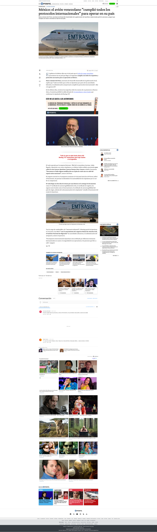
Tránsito (95, 524)
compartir (90, 314)
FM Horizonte (92, 520)
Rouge (82, 520)
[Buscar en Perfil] (117, 1)
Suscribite (112, 3)
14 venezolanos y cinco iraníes (82, 92)
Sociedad (71, 4)
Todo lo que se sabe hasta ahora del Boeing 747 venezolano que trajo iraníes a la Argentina (72, 157)
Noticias (98, 518)
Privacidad (79, 524)
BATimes (88, 520)
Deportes (69, 518)
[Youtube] (77, 514)
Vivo (112, 518)
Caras (102, 518)
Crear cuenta (95, 298)
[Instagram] (80, 514)
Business (84, 518)
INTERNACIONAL (42, 6)
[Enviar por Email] (40, 81)
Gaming (109, 518)
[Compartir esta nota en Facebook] (40, 70)
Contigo (69, 522)
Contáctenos (73, 524)
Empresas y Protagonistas (91, 518)
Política (62, 4)
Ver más (115, 255)
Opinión (66, 4)
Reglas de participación (89, 524)
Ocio (72, 518)
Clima (65, 518)
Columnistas (105, 150)
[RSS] (83, 514)
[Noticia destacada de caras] (76, 490)
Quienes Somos (67, 524)
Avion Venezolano (50, 272)
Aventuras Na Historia (76, 522)
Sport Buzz (89, 522)
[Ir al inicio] (46, 4)
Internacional (60, 518)
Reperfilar (80, 518)
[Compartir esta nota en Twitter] (40, 74)
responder (45, 314)
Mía (85, 520)
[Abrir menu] (39, 4)
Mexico (57, 272)
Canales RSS (62, 524)
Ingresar (106, 3)
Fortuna (74, 520)
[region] (68, 327)
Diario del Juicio (117, 518)
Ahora (38, 518)
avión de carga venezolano (85, 73)
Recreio (93, 522)
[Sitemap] (86, 514)
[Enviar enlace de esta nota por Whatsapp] (40, 78)
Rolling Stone (83, 522)
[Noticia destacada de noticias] (46, 490)
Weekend (70, 520)
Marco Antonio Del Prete (65, 272)
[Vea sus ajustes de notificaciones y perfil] (117, 3)
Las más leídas (105, 224)
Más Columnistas (112, 180)
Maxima (96, 522)
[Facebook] (70, 514)
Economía (51, 518)
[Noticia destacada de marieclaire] (61, 490)
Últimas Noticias (55, 4)
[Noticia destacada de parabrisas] (91, 490)
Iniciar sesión (89, 298)
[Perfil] (46, 487)
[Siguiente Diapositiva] (97, 287)
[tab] (44, 307)
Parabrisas (79, 520)
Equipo (83, 524)
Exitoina (105, 518)
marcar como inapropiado (95, 315)
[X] (73, 514)
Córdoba (75, 518)
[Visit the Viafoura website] (95, 356)
